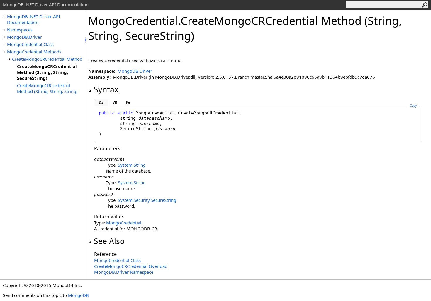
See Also (109, 241)
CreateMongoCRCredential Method (47, 59)
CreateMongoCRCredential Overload (130, 266)
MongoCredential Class (30, 44)
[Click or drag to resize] (86, 40)
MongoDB (78, 295)
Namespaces (20, 30)
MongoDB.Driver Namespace (123, 272)
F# (128, 102)
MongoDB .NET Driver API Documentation (33, 19)
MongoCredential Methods (34, 52)
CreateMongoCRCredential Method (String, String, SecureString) (47, 72)
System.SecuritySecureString (147, 200)
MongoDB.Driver (24, 37)
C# (101, 102)
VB (115, 102)
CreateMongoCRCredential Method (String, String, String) (47, 88)
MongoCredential (123, 223)
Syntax (106, 89)
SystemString (132, 165)
